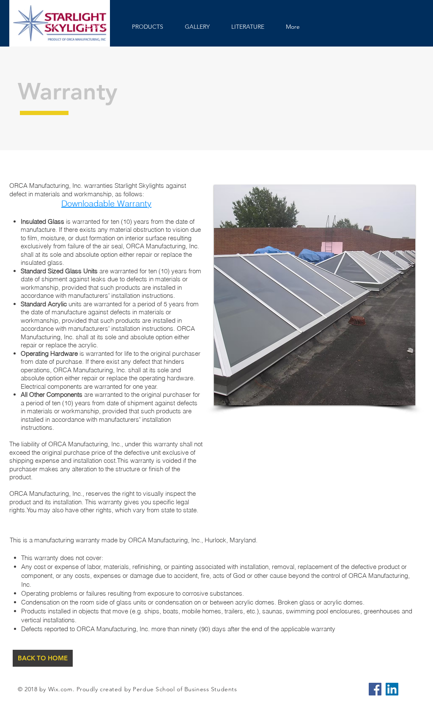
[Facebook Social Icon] (375, 689)
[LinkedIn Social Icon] (392, 689)
